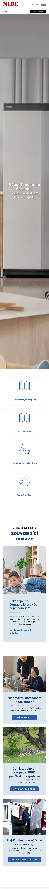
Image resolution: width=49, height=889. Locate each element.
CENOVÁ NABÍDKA (38, 11)
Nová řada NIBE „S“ (24, 717)
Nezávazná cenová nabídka (20, 632)
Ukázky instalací (24, 431)
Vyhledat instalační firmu (24, 463)
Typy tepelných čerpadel (24, 400)
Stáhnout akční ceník (24, 789)
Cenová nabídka (24, 495)
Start (6, 11)
